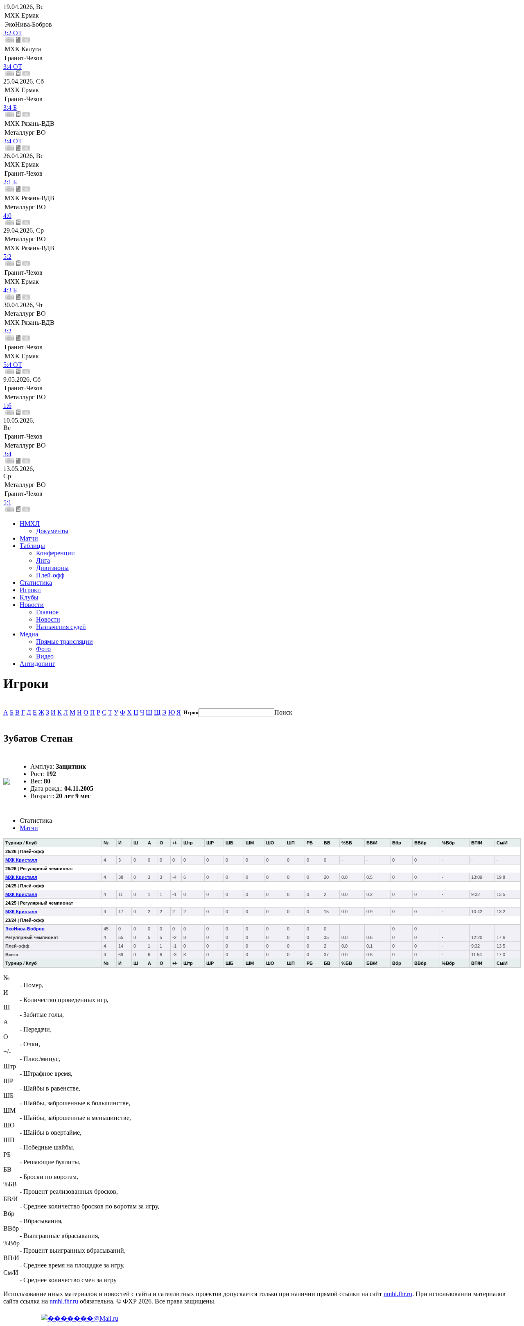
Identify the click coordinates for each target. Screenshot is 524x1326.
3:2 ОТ (12, 32)
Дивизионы (52, 567)
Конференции (55, 553)
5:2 (7, 256)
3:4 (7, 453)
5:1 (7, 502)
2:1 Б (10, 182)
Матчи (29, 538)
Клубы (29, 597)
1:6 (7, 405)
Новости (32, 604)
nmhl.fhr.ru (398, 1293)
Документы (52, 530)
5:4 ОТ (12, 364)
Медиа (29, 634)
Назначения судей (61, 626)
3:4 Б (10, 107)
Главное (47, 612)
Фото (43, 648)
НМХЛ (30, 523)
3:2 (7, 331)
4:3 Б (10, 290)
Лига (43, 560)
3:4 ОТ (12, 66)
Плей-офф (50, 575)
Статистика (36, 582)
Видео (45, 656)
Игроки (30, 589)
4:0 (7, 215)
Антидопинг (37, 663)
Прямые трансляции (64, 641)
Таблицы (32, 545)
